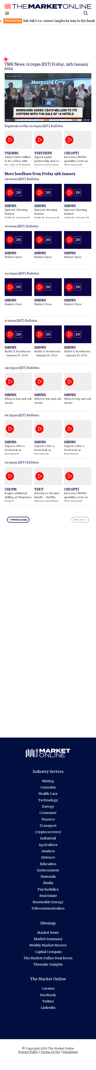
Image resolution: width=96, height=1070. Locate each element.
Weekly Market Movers (48, 945)
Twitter (48, 1001)
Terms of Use (50, 1052)
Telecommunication (48, 908)
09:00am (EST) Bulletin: (22, 179)
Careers (48, 988)
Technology (48, 800)
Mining (48, 781)
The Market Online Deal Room (48, 958)
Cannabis (48, 787)
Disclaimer (70, 1052)
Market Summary (48, 939)
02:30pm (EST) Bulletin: (22, 462)
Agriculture (48, 845)
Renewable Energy (48, 902)
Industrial (48, 838)
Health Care (48, 794)
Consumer (48, 813)
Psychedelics (48, 889)
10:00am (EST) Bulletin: (22, 226)
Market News (48, 933)
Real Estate (48, 896)
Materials (48, 876)
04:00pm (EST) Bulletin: (22, 368)
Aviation (48, 851)
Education (48, 864)
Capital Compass (48, 952)
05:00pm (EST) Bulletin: (22, 273)
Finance (48, 819)
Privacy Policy (28, 1052)
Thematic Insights (48, 964)
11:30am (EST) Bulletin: (21, 320)
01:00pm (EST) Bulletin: (46, 126)
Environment (48, 870)
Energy (48, 806)
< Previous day (18, 519)
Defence (48, 857)
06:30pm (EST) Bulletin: (22, 415)
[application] (48, 97)
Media (48, 883)
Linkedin (48, 1008)
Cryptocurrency (48, 832)
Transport (48, 826)
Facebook (48, 995)
